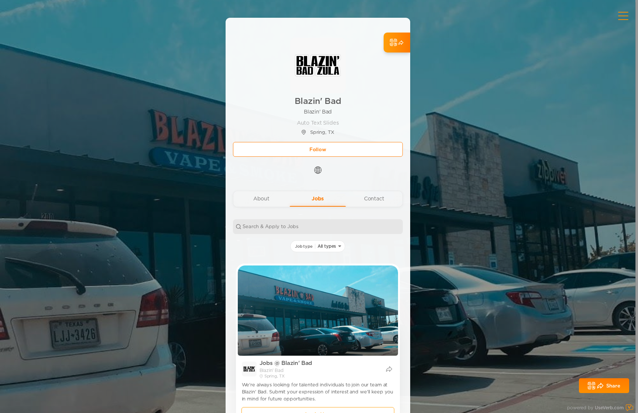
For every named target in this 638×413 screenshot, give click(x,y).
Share (613, 386)
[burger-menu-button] (623, 16)
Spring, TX (322, 132)
